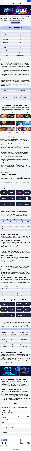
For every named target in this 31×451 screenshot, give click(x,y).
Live (11, 112)
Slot (26, 112)
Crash (19, 112)
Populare (4, 112)
